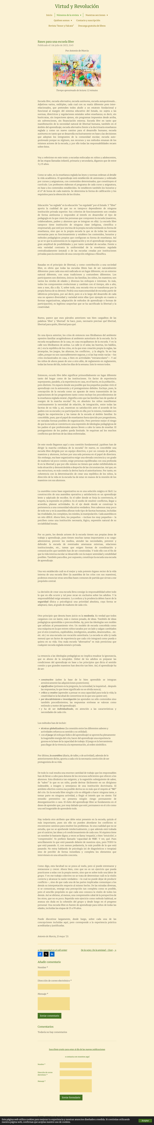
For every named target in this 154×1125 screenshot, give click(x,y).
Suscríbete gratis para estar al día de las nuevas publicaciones (77, 1049)
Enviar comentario (49, 1015)
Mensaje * (43, 994)
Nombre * (43, 967)
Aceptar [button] (145, 1120)
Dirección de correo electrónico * (55, 980)
